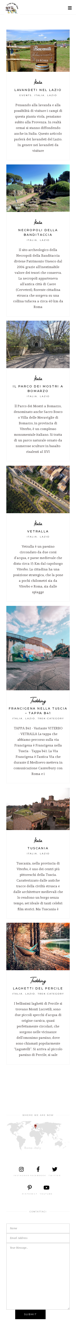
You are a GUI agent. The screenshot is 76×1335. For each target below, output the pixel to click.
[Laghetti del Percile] (38, 946)
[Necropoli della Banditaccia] (38, 188)
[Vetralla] (38, 489)
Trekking (38, 700)
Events (25, 95)
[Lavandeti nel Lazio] (38, 51)
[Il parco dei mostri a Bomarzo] (38, 344)
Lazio (52, 95)
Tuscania (37, 848)
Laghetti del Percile (38, 988)
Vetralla (38, 531)
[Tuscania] (38, 809)
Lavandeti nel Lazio (38, 90)
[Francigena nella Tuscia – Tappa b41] (38, 648)
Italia (38, 82)
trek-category (51, 718)
